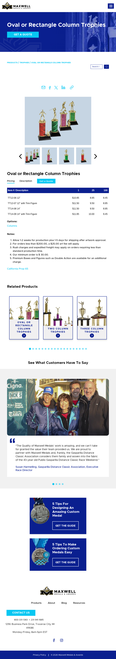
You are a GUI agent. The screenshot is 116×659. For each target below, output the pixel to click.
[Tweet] (56, 88)
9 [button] (55, 349)
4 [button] (39, 349)
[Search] (106, 67)
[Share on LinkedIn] (63, 88)
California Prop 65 (17, 269)
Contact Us (21, 613)
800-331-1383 (21, 620)
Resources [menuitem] (79, 603)
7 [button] (49, 349)
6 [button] (45, 349)
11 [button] (61, 349)
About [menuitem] (51, 603)
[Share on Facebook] (50, 88)
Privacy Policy (39, 655)
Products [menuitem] (12, 63)
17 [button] (80, 349)
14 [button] (70, 349)
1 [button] (30, 349)
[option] (58, 121)
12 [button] (64, 349)
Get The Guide (65, 526)
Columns (12, 226)
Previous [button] (20, 156)
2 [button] (33, 349)
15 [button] (73, 349)
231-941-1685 (37, 620)
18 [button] (83, 349)
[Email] (43, 88)
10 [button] (58, 349)
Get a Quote (23, 34)
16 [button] (77, 349)
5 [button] (42, 349)
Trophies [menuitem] (24, 63)
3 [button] (36, 349)
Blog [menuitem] (64, 603)
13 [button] (67, 349)
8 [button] (52, 349)
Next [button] (95, 156)
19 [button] (86, 349)
